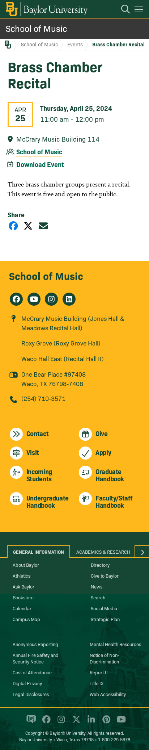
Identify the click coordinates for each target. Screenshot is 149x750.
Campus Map (26, 619)
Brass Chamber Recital (118, 44)
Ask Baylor (23, 586)
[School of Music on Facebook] (16, 299)
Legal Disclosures (31, 694)
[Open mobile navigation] (140, 10)
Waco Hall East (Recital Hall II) (62, 358)
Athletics (21, 575)
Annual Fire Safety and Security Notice (36, 658)
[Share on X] (28, 225)
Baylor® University (67, 733)
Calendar (22, 608)
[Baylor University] (46, 9)
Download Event (40, 164)
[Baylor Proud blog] (29, 722)
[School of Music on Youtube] (34, 299)
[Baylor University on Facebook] (45, 722)
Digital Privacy (27, 683)
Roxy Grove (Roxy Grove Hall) (61, 343)
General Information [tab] (38, 551)
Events (75, 44)
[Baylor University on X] (75, 722)
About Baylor (26, 564)
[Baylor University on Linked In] (89, 722)
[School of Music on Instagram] (51, 299)
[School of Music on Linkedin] (69, 299)
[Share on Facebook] (13, 225)
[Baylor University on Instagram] (59, 722)
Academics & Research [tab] (103, 551)
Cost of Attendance (32, 672)
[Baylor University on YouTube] (119, 722)
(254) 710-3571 (43, 398)
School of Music (36, 28)
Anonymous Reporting (35, 644)
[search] (122, 10)
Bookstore (23, 597)
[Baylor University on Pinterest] (105, 722)
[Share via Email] (43, 225)
